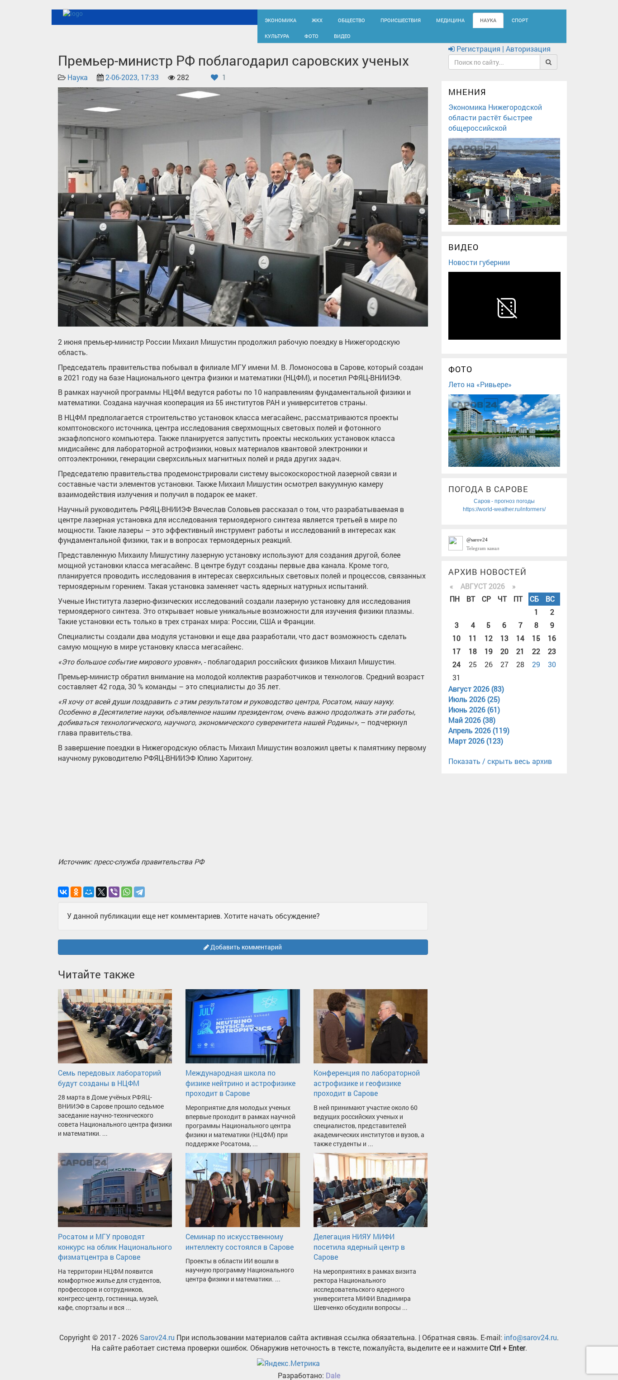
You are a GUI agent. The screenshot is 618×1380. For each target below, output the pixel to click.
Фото (270, 39)
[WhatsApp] (126, 900)
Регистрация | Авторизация (503, 57)
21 (520, 659)
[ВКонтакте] (63, 900)
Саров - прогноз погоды (504, 509)
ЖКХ (309, 19)
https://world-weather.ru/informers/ (504, 517)
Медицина (426, 19)
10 (456, 646)
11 (473, 646)
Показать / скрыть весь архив (500, 769)
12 (489, 646)
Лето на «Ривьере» (480, 392)
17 (456, 659)
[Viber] (114, 900)
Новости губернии (479, 270)
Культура (521, 19)
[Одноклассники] (76, 900)
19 (489, 659)
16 (552, 646)
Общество (341, 19)
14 (520, 646)
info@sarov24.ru (530, 1346)
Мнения (467, 100)
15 (536, 646)
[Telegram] (139, 900)
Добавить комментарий (245, 955)
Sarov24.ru (157, 1346)
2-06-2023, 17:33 (132, 85)
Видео (297, 39)
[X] (101, 900)
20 (504, 659)
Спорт (489, 19)
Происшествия (383, 19)
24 (456, 672)
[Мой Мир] (88, 900)
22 (536, 659)
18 (473, 659)
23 (552, 659)
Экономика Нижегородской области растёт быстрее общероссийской (495, 125)
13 (504, 646)
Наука (460, 19)
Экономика (277, 19)
